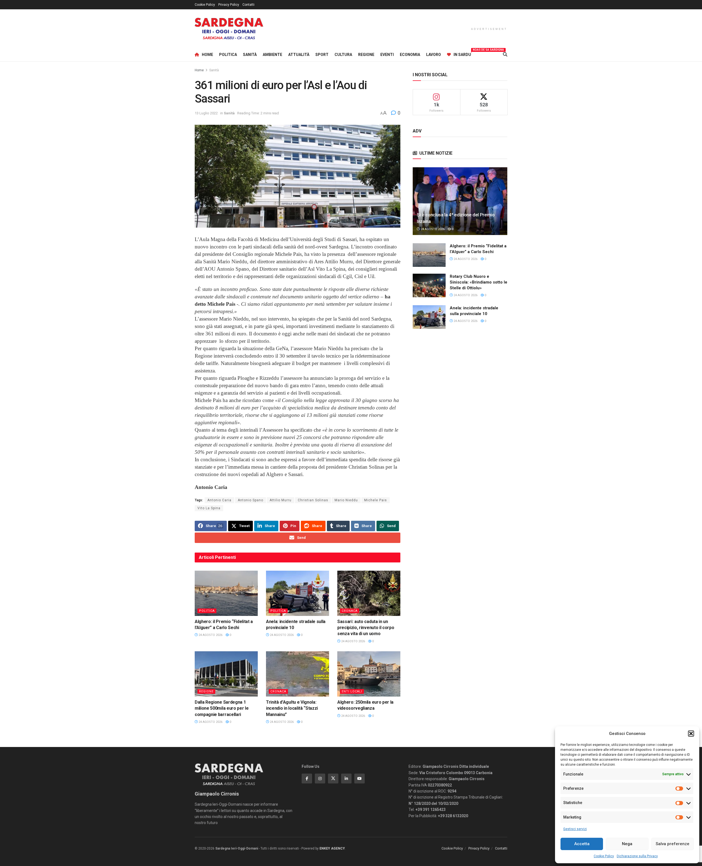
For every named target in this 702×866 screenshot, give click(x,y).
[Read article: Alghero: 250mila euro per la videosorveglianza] (368, 673)
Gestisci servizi (575, 829)
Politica (228, 54)
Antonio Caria (219, 500)
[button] (691, 733)
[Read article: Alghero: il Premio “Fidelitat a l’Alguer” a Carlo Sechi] (226, 593)
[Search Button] (505, 54)
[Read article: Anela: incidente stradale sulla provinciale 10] (297, 593)
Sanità (250, 54)
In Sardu (462, 54)
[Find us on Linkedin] (346, 778)
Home (207, 54)
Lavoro (433, 54)
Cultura (343, 54)
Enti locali (352, 691)
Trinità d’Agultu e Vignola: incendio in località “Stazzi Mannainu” (292, 708)
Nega (627, 843)
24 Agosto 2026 (210, 635)
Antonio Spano (250, 500)
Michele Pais (375, 500)
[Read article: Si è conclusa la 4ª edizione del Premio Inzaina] (460, 201)
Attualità (298, 54)
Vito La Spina (208, 508)
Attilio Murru (280, 500)
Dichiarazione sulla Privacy (637, 856)
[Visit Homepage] (229, 28)
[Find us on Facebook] (307, 778)
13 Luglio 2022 (206, 113)
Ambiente (272, 54)
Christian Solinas (313, 500)
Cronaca (350, 611)
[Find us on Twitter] (333, 778)
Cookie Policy (604, 856)
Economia (410, 54)
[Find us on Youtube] (359, 778)
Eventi (387, 54)
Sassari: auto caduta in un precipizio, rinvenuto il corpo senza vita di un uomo (365, 627)
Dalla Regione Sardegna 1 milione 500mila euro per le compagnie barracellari (221, 708)
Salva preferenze (672, 843)
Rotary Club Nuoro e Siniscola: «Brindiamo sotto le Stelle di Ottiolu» (478, 282)
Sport (322, 54)
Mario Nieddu (346, 500)
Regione (366, 54)
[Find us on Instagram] (320, 778)
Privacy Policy (228, 5)
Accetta (582, 843)
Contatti (248, 5)
